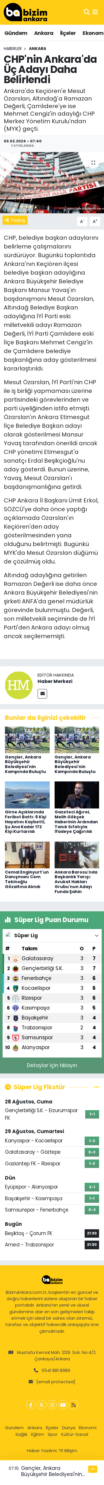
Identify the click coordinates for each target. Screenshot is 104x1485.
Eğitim (37, 1434)
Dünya (68, 1428)
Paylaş (18, 220)
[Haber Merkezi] (19, 684)
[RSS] (73, 1404)
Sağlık (21, 1434)
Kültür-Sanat (75, 1434)
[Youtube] (63, 1404)
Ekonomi (87, 1428)
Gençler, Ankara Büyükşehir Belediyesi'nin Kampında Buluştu (25, 764)
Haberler (13, 48)
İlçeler (68, 33)
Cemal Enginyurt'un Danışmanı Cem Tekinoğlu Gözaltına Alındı (27, 879)
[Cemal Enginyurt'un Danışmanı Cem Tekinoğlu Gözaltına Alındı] (27, 854)
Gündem (15, 33)
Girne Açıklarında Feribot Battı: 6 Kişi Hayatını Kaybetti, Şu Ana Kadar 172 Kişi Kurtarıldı (25, 821)
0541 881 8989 (56, 1370)
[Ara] (87, 12)
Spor (52, 1434)
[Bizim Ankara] (25, 12)
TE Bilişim (68, 1451)
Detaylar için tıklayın (52, 1065)
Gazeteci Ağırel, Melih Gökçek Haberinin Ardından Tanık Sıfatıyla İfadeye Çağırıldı (76, 821)
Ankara (43, 33)
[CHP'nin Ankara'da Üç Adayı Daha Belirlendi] (52, 182)
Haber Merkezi (55, 681)
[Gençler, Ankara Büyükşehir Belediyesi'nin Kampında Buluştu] (27, 739)
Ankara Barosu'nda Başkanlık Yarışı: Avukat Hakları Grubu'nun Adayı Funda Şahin (76, 881)
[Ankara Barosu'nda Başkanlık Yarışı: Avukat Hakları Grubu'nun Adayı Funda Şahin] (77, 854)
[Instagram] (52, 1404)
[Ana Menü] (95, 12)
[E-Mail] (42, 694)
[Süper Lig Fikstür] (96, 1086)
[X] (41, 1404)
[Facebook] (31, 1404)
